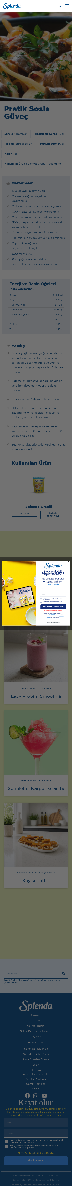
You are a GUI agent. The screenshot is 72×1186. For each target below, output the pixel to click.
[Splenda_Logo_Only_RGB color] (12, 6)
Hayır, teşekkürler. (53, 622)
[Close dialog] (68, 562)
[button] (67, 6)
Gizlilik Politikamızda (53, 614)
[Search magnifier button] (60, 6)
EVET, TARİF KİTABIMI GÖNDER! (53, 606)
